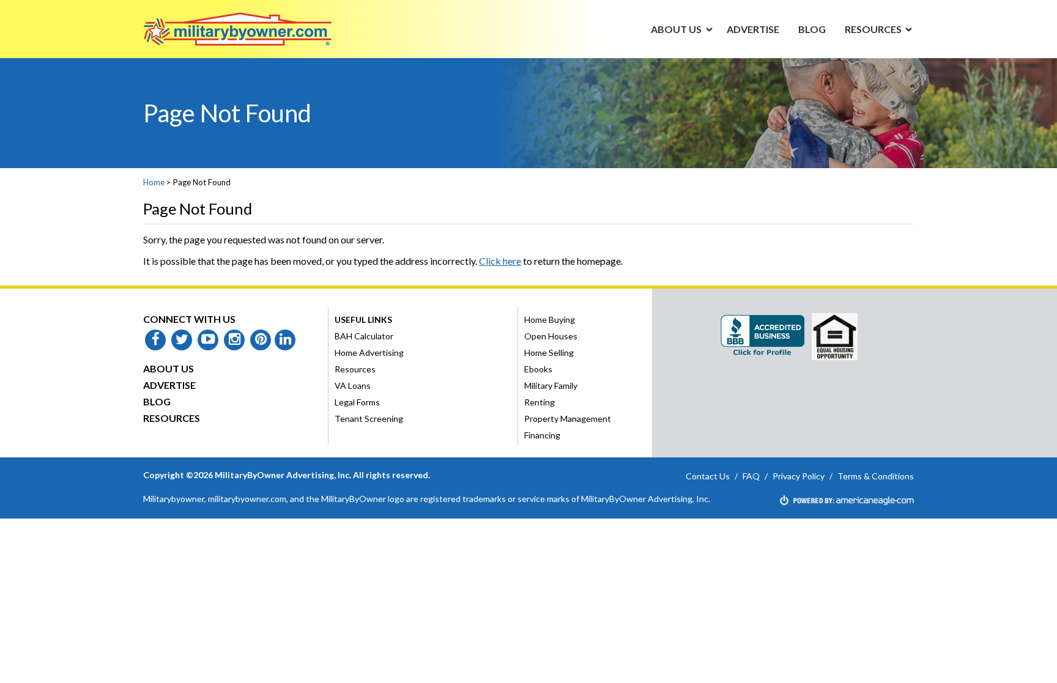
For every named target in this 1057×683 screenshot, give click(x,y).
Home (154, 182)
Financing (542, 435)
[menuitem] (676, 28)
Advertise (169, 385)
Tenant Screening (369, 418)
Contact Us (708, 476)
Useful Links (363, 319)
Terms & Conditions (875, 476)
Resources (171, 418)
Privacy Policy (799, 476)
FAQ (751, 476)
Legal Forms (357, 402)
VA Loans (353, 385)
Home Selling (549, 352)
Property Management (567, 418)
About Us (168, 368)
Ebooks (538, 369)
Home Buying (549, 319)
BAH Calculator (364, 336)
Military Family (550, 385)
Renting (539, 402)
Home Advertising (369, 352)
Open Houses (550, 336)
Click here (500, 261)
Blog (157, 401)
